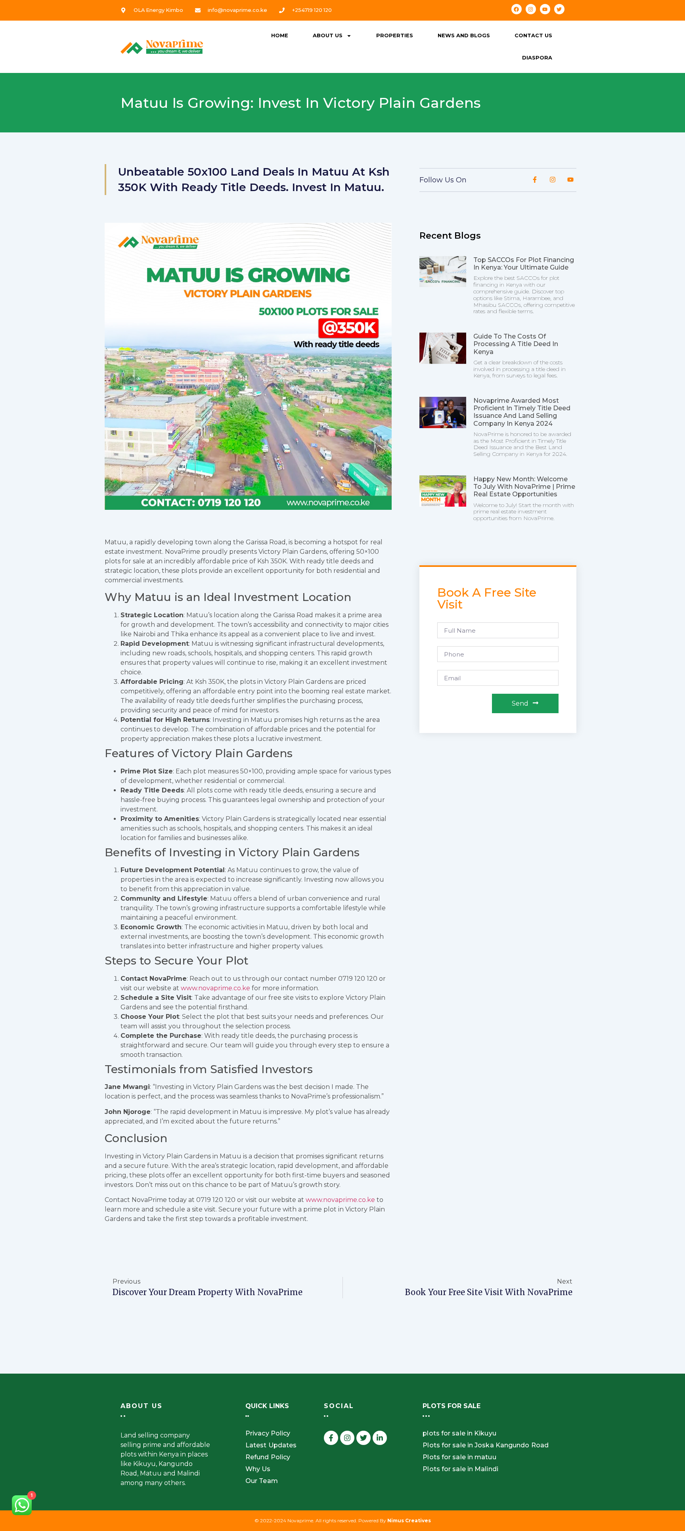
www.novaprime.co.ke (215, 988)
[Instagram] (531, 9)
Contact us (533, 35)
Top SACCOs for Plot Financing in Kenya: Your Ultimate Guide (523, 263)
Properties (394, 35)
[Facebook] (516, 9)
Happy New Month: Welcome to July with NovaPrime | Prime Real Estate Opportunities (524, 486)
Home (279, 35)
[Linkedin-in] (380, 1438)
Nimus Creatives (409, 1520)
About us (327, 35)
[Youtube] (545, 9)
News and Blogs (464, 35)
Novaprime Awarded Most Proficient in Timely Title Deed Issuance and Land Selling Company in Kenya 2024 (521, 412)
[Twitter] (559, 9)
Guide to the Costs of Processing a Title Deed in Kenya (515, 344)
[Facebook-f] (331, 1438)
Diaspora (537, 58)
